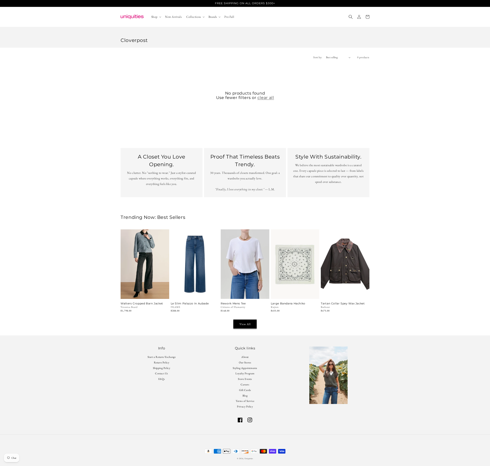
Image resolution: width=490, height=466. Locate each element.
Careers (245, 384)
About (245, 357)
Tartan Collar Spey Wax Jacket (343, 303)
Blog (245, 396)
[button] (156, 17)
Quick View (194, 293)
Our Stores (245, 362)
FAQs (161, 379)
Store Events (245, 379)
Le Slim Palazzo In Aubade (190, 303)
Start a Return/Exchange (162, 357)
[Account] (359, 17)
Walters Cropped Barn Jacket (142, 303)
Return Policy (161, 362)
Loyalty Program (245, 373)
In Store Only (145, 293)
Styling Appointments (245, 368)
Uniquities (248, 458)
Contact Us (161, 373)
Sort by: (317, 57)
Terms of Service (245, 401)
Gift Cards (245, 390)
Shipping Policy (161, 368)
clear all (265, 97)
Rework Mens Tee (233, 303)
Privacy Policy (245, 406)
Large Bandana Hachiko (288, 303)
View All (245, 324)
